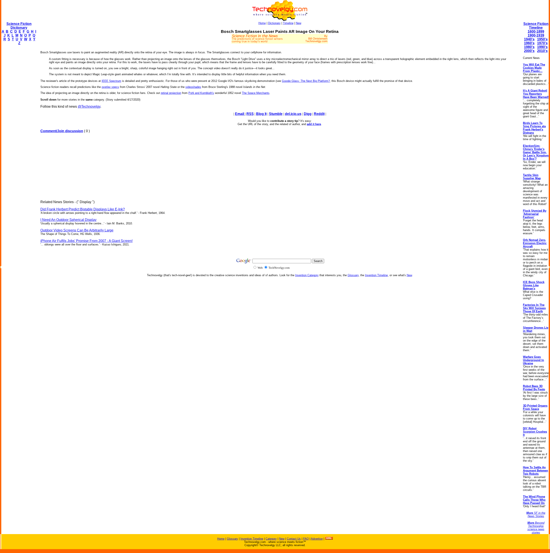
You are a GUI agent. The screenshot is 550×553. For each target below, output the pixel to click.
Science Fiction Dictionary (19, 25)
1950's (542, 39)
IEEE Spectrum (111, 81)
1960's (529, 43)
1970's (542, 43)
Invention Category (307, 275)
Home (262, 23)
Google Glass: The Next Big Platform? (306, 81)
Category (271, 538)
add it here (314, 124)
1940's (529, 39)
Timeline (288, 23)
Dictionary (274, 23)
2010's (542, 51)
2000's (529, 51)
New (298, 23)
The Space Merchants (255, 93)
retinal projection (171, 93)
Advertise (317, 538)
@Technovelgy (89, 106)
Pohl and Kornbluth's (201, 93)
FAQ (306, 538)
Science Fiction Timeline (535, 25)
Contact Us (294, 538)
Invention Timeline (376, 275)
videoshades (193, 87)
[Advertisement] (18, 113)
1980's (529, 47)
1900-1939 (536, 35)
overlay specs (110, 87)
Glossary (353, 275)
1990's (542, 47)
